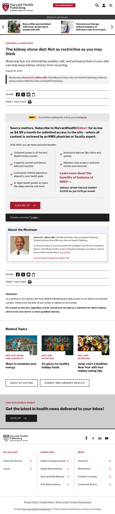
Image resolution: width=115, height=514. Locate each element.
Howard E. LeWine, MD (35, 77)
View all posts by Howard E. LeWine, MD (51, 258)
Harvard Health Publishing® (36, 509)
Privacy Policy (31, 502)
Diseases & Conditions (19, 43)
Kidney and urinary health (65, 383)
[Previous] (4, 26)
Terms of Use (62, 502)
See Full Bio (65, 252)
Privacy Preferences (80, 502)
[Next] (110, 26)
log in (84, 117)
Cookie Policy (47, 502)
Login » (35, 217)
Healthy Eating (21, 383)
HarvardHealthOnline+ (64, 5)
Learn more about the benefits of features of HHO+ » (76, 177)
